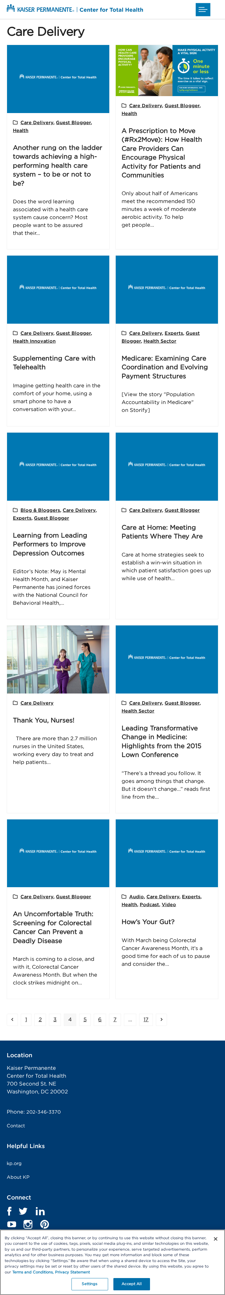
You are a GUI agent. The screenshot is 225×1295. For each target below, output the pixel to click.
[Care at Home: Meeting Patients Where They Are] (167, 466)
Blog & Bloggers (40, 510)
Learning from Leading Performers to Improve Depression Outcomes (50, 544)
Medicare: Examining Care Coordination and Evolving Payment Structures (165, 367)
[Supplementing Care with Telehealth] (58, 289)
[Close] (215, 1238)
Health (20, 130)
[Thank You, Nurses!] (58, 659)
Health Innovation (34, 341)
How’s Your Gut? (148, 922)
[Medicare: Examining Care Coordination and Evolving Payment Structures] (167, 289)
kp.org (14, 1163)
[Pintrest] (44, 1224)
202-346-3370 (43, 1112)
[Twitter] (23, 1211)
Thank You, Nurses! (43, 720)
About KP (18, 1177)
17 (148, 1019)
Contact (16, 1126)
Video (169, 904)
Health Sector (160, 341)
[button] (203, 9)
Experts (174, 333)
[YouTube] (11, 1224)
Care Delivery (37, 122)
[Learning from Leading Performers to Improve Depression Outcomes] (58, 466)
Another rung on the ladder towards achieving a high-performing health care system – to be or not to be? (57, 166)
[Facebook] (9, 1211)
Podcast (149, 904)
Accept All (131, 1284)
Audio (136, 896)
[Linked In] (40, 1211)
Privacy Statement (72, 1272)
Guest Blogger (73, 122)
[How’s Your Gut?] (167, 853)
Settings (89, 1284)
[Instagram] (28, 1224)
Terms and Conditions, (33, 1272)
